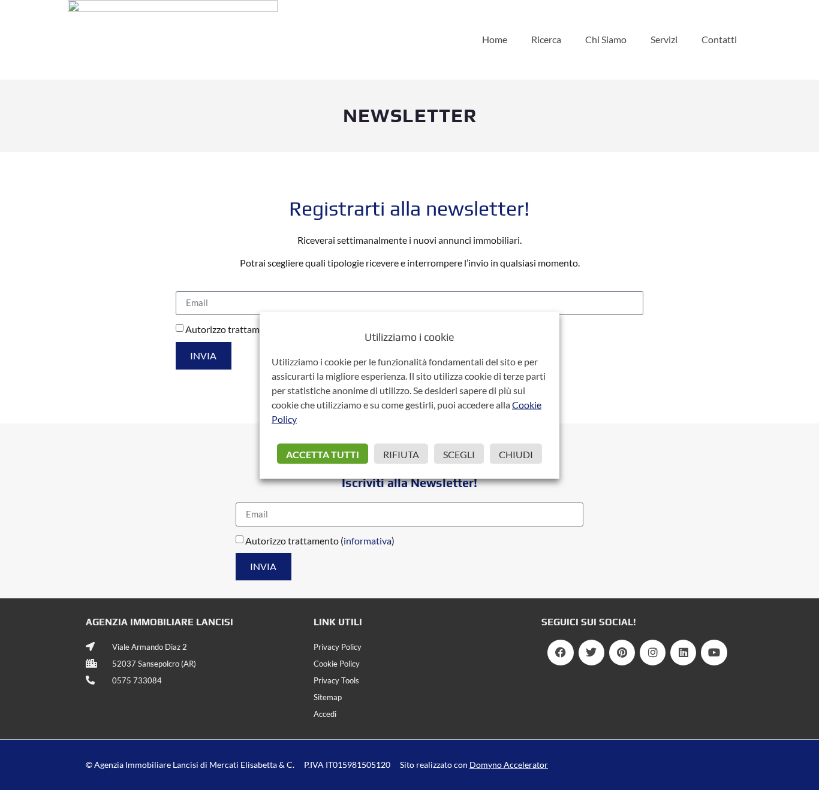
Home (494, 39)
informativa (368, 540)
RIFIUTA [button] (401, 453)
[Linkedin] (683, 652)
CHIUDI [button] (516, 453)
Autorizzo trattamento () (320, 540)
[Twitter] (591, 652)
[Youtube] (714, 652)
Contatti (719, 39)
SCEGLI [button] (459, 453)
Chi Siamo (606, 39)
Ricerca (546, 39)
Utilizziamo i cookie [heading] (409, 336)
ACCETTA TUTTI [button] (322, 453)
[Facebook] (560, 652)
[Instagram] (653, 652)
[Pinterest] (622, 652)
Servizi (664, 39)
